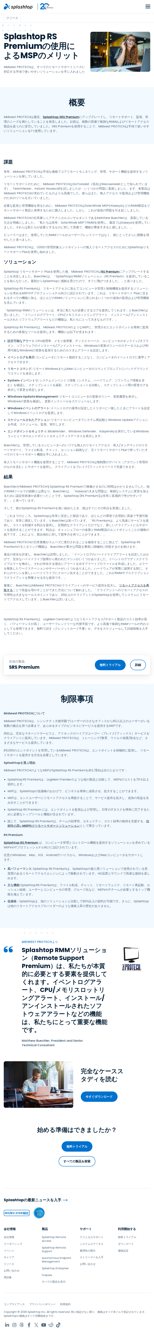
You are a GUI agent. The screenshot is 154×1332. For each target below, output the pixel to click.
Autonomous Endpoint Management (56, 1260)
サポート (86, 1229)
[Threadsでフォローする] (21, 1325)
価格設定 (123, 1251)
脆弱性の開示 (88, 1251)
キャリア (9, 1257)
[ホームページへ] (18, 6)
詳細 (138, 665)
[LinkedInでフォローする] (7, 1325)
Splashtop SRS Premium (61, 117)
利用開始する (127, 1229)
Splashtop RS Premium (21, 842)
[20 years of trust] (43, 6)
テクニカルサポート (91, 1237)
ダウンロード (126, 1244)
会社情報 (10, 1229)
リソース (9, 1264)
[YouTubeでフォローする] (43, 1325)
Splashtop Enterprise (55, 1268)
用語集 (8, 1277)
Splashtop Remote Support (54, 1249)
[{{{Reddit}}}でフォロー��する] (51, 1325)
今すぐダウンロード (99, 1096)
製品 (45, 1229)
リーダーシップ (13, 1244)
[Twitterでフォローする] (36, 1325)
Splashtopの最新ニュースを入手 (32, 1200)
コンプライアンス (14, 1304)
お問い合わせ (12, 1270)
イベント (9, 1251)
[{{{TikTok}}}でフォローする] (58, 1325)
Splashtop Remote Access (54, 1239)
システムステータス (91, 1244)
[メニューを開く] (147, 6)
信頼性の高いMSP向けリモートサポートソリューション (78, 823)
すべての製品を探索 (77, 1161)
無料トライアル (110, 665)
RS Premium (110, 271)
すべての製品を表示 (54, 1282)
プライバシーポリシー (42, 1304)
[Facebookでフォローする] (29, 1325)
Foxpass (47, 1275)
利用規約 (65, 1304)
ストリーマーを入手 (91, 1257)
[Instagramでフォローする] (14, 1325)
